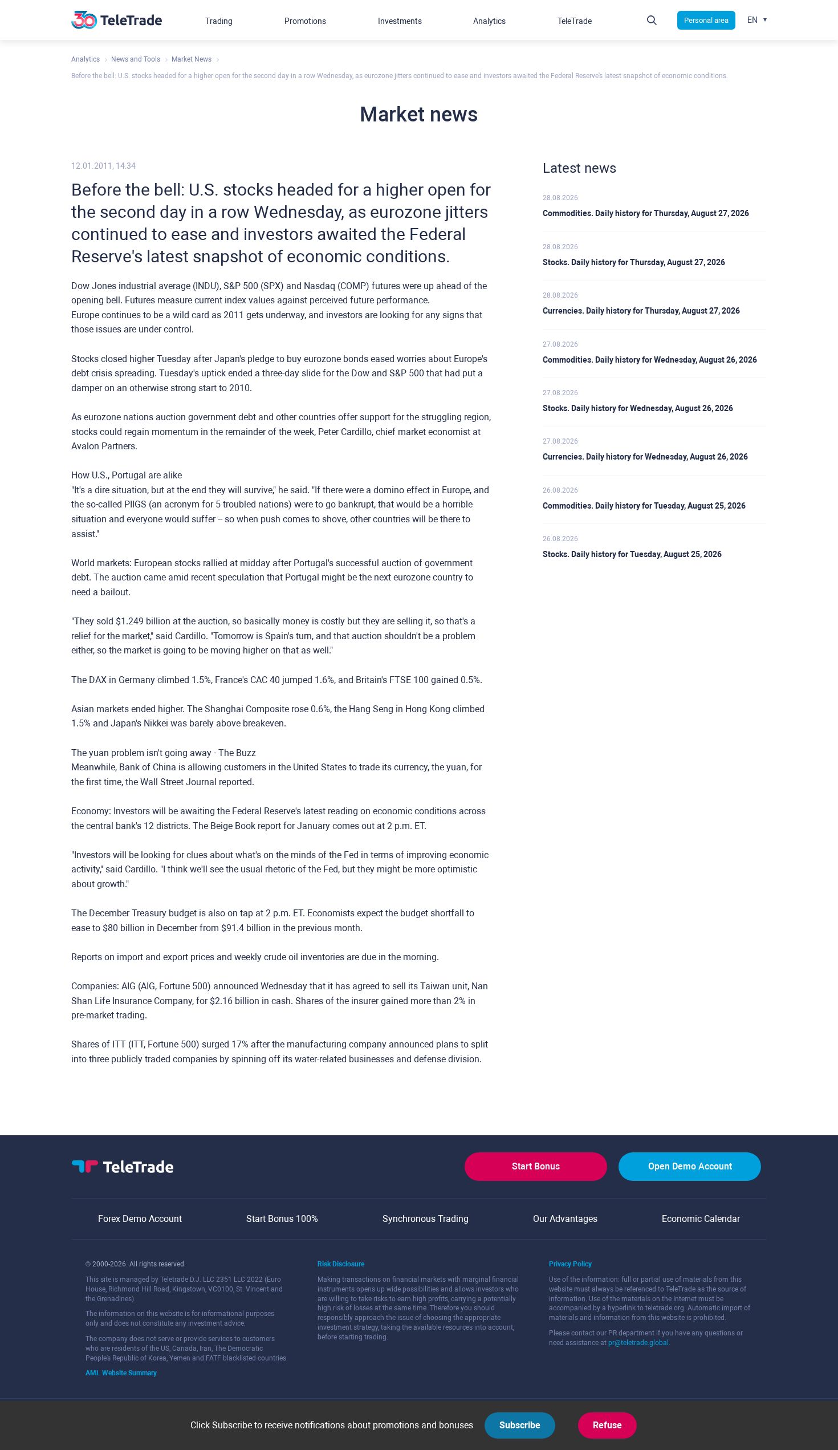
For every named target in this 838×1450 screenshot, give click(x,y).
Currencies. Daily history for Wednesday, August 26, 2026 (645, 456)
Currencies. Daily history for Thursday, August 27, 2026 (641, 310)
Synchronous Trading (426, 1218)
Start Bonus (536, 1166)
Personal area (706, 20)
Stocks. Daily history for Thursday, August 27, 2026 (634, 262)
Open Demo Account (690, 1166)
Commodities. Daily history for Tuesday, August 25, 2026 (644, 505)
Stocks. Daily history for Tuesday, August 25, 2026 (632, 554)
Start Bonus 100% (282, 1218)
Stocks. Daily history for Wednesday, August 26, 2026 (638, 408)
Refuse (607, 1425)
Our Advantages (565, 1218)
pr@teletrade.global (638, 1343)
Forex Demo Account (140, 1218)
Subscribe (519, 1425)
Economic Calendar (701, 1218)
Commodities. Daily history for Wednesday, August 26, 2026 (650, 359)
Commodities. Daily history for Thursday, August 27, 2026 (646, 213)
